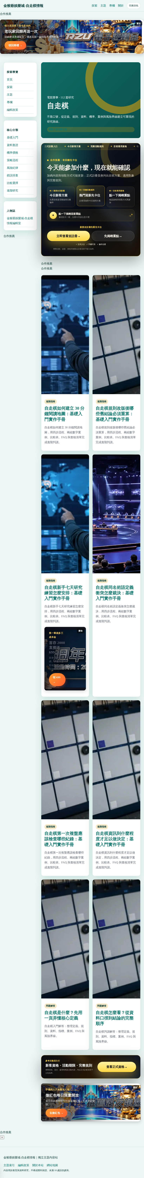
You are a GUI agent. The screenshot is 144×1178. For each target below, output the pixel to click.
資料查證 (12, 145)
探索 (94, 5)
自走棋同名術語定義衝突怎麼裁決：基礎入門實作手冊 (115, 593)
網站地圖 (52, 1165)
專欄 (112, 5)
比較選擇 (12, 182)
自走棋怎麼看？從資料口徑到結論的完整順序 (115, 1018)
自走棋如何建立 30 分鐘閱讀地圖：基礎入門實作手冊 (64, 413)
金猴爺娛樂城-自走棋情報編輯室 (20, 221)
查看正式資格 (116, 1066)
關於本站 (38, 1165)
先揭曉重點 (113, 236)
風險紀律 (12, 167)
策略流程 (12, 160)
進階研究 (12, 190)
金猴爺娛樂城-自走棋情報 (23, 6)
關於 (121, 5)
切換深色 (133, 5)
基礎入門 (12, 137)
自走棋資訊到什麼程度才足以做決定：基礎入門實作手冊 (115, 839)
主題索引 (9, 1165)
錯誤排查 (12, 175)
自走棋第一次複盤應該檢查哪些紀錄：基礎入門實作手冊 (63, 839)
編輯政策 (12, 109)
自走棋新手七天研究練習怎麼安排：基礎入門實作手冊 (63, 593)
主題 (103, 5)
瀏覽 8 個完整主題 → (59, 129)
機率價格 (12, 152)
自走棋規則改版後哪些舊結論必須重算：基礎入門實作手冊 (115, 413)
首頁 (9, 79)
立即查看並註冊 (68, 236)
